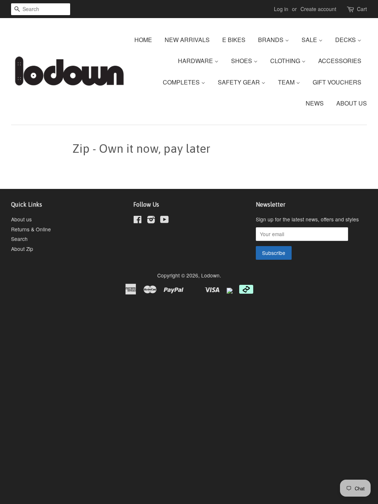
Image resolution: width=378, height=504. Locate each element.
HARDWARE (196, 60)
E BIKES (233, 39)
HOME (143, 39)
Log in (281, 9)
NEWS (315, 103)
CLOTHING (286, 60)
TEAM (287, 82)
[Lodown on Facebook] (137, 220)
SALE (310, 39)
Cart (362, 9)
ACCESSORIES (339, 60)
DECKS (346, 39)
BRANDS (271, 39)
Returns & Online (31, 229)
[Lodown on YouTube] (164, 220)
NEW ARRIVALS (187, 39)
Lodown (210, 275)
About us (21, 219)
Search (19, 238)
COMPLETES (182, 82)
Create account (318, 9)
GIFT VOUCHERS (337, 82)
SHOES (242, 60)
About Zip (22, 248)
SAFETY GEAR (239, 82)
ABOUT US (351, 103)
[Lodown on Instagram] (151, 220)
